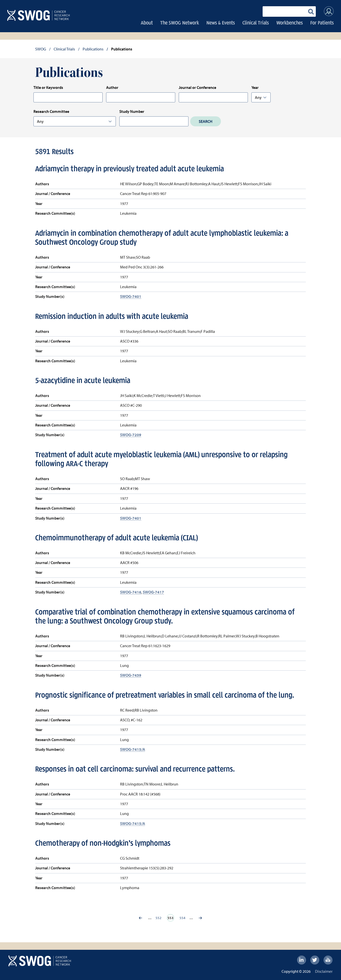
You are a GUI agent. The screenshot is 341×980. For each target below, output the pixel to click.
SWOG (40, 48)
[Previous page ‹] (140, 918)
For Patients (322, 22)
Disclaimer (324, 971)
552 (159, 918)
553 (172, 918)
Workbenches (289, 22)
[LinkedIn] (301, 960)
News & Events (220, 22)
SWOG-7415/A (132, 749)
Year (255, 87)
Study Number (131, 111)
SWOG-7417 (153, 591)
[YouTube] (328, 960)
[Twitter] (314, 960)
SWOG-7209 (130, 434)
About (147, 22)
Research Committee (51, 111)
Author (112, 87)
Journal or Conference (197, 87)
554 (183, 918)
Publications (93, 48)
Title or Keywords (48, 87)
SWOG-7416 (130, 591)
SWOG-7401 (130, 296)
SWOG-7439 (130, 675)
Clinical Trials (255, 22)
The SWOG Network (179, 22)
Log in (329, 11)
